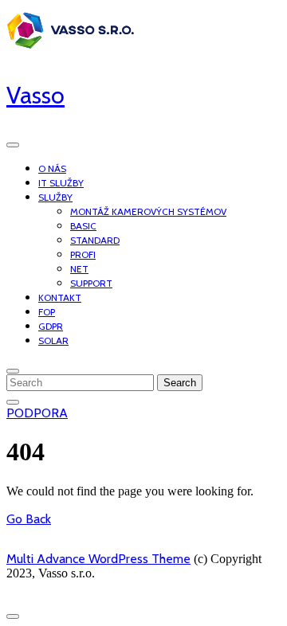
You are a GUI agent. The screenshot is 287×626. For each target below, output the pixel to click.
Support (91, 283)
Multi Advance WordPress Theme (98, 558)
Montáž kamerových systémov (148, 211)
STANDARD (95, 240)
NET (79, 269)
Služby (55, 197)
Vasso (35, 95)
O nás (52, 168)
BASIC (83, 226)
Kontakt (59, 297)
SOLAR (53, 340)
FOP (46, 312)
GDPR (50, 326)
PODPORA (37, 413)
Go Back (28, 518)
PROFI (83, 254)
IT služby (61, 183)
